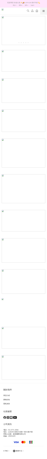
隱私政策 (6, 404)
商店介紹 (6, 395)
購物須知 (6, 399)
